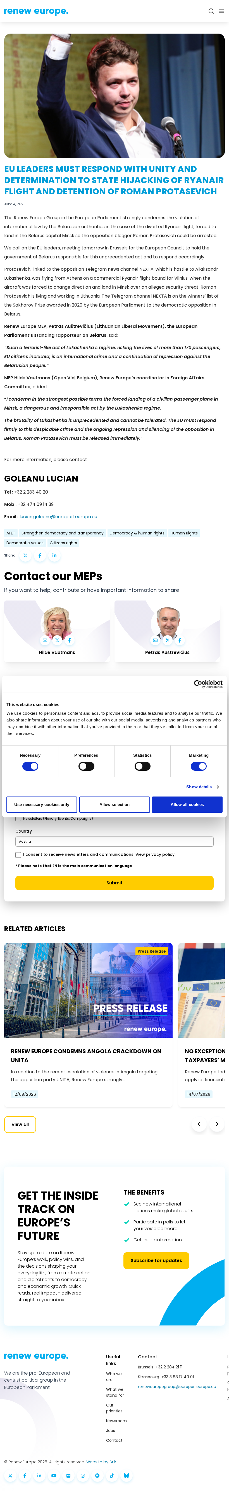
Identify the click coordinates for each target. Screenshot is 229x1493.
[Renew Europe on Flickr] (68, 1475)
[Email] (45, 640)
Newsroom (116, 1421)
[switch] (86, 766)
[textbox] (25, 841)
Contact (114, 1440)
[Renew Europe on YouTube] (54, 1475)
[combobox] (114, 842)
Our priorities (114, 1408)
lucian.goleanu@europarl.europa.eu (58, 516)
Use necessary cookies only (41, 804)
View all (20, 1124)
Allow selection (114, 804)
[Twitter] (57, 640)
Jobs (110, 1430)
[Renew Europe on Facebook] (25, 1475)
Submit (114, 883)
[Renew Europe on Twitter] (10, 1475)
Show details (199, 786)
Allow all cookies (187, 804)
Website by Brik (101, 1462)
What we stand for (115, 1392)
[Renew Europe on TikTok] (112, 1475)
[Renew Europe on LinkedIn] (39, 1475)
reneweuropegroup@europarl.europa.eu (177, 1386)
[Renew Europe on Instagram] (83, 1475)
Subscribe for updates (156, 1260)
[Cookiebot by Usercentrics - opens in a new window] (198, 684)
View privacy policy (155, 854)
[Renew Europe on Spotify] (97, 1475)
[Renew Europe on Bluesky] (126, 1475)
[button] (199, 1124)
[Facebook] (70, 640)
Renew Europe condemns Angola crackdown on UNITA (86, 1055)
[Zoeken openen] (211, 11)
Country (23, 831)
